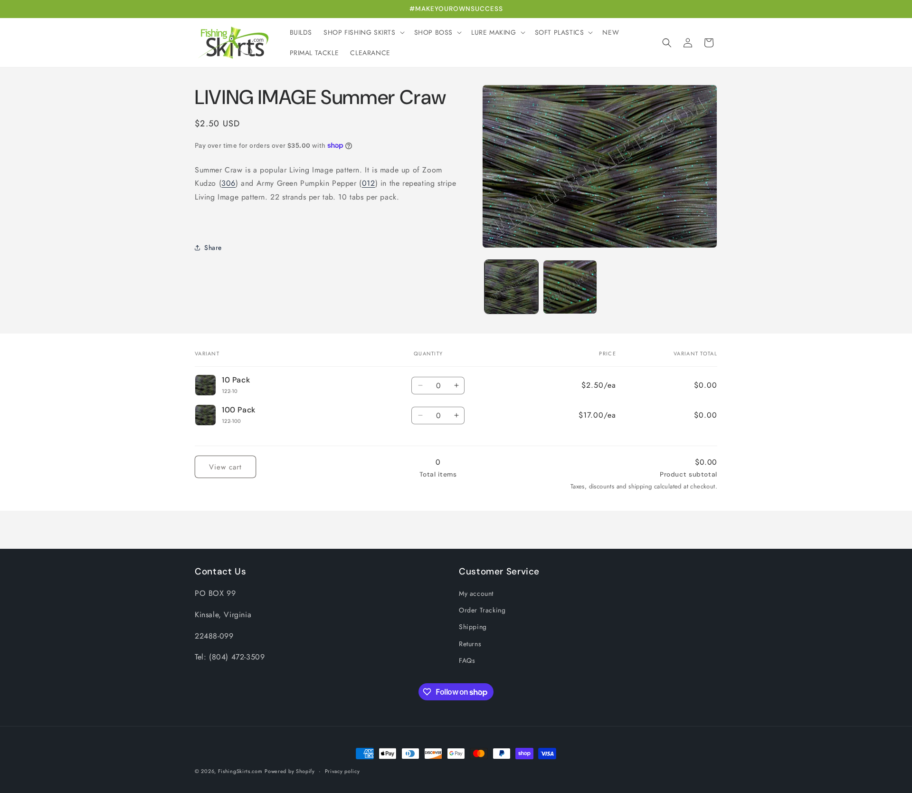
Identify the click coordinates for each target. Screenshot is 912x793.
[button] (363, 32)
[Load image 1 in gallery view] (511, 287)
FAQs (467, 660)
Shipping (473, 626)
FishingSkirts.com (240, 771)
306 (228, 183)
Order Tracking (482, 610)
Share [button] (213, 247)
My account (476, 593)
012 (368, 183)
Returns (470, 644)
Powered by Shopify (290, 771)
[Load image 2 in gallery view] (570, 287)
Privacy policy (342, 771)
